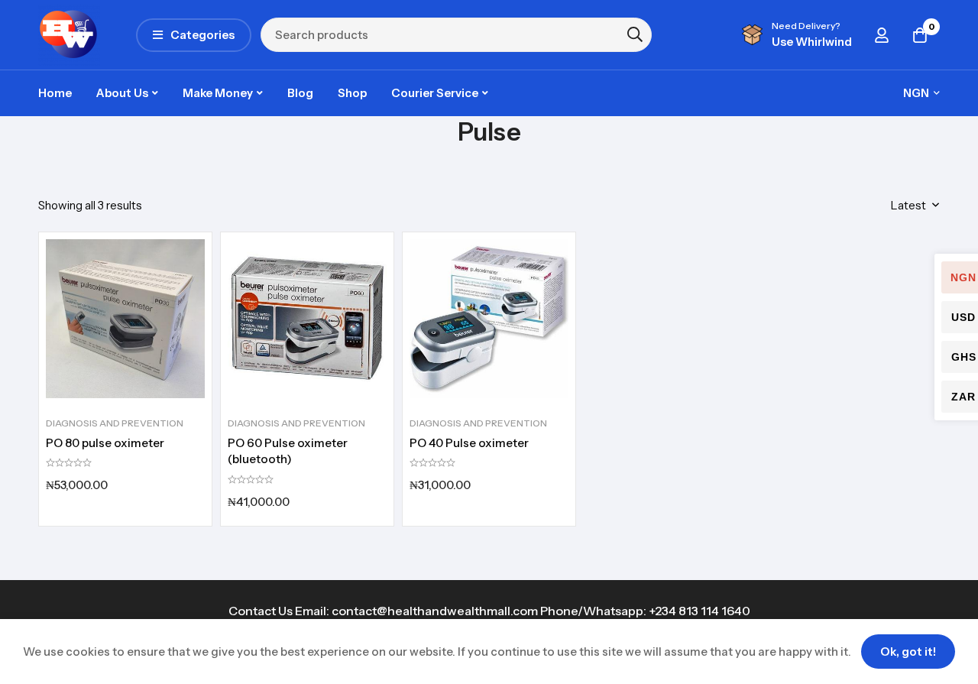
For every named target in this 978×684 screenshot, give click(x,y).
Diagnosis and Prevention (114, 423)
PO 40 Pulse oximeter (469, 443)
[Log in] (882, 35)
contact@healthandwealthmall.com (435, 610)
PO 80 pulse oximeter (105, 443)
